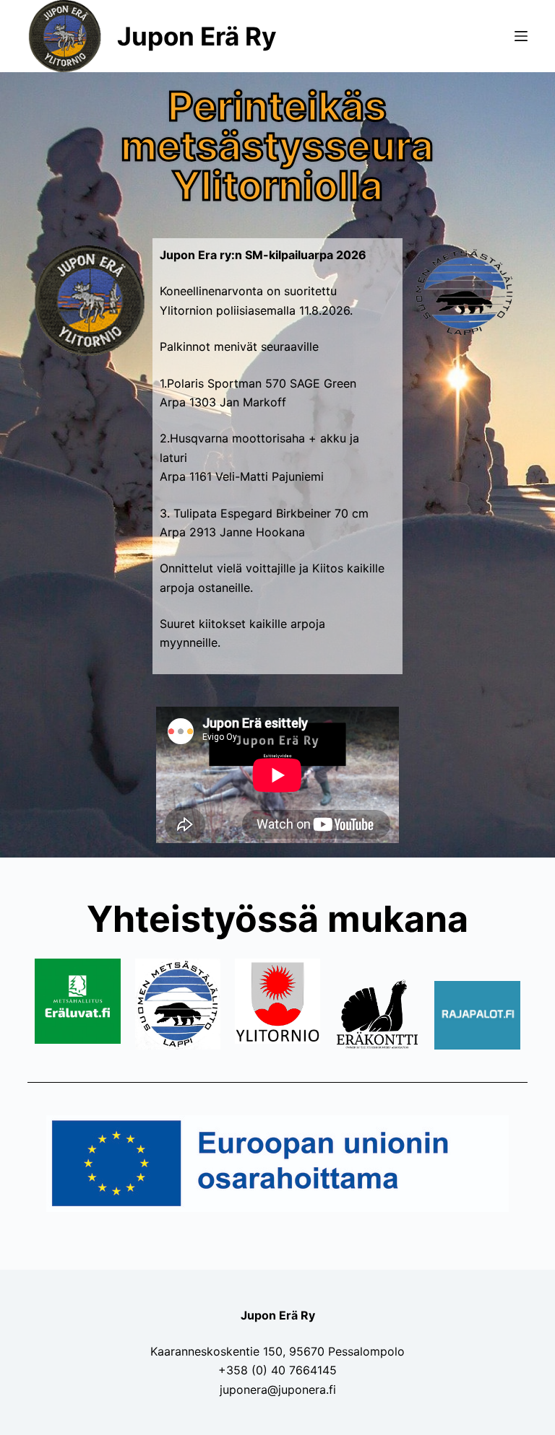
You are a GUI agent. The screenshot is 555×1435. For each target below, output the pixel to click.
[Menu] (521, 36)
